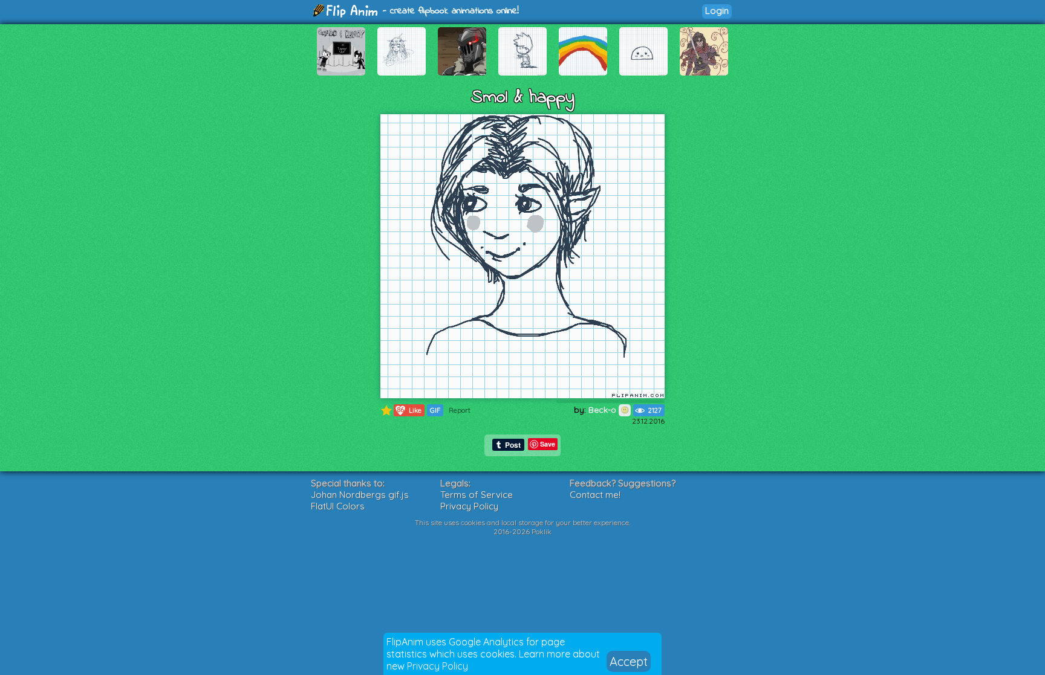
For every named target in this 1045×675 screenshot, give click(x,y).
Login (717, 10)
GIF (435, 410)
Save (547, 443)
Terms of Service (476, 494)
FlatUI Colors (338, 506)
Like (409, 410)
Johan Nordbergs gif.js (360, 494)
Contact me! (595, 494)
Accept (629, 661)
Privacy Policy (437, 666)
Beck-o (603, 409)
